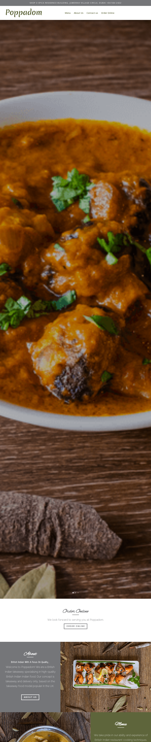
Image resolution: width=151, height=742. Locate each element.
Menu (68, 13)
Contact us (92, 13)
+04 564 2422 (114, 3)
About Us (78, 13)
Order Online (107, 13)
